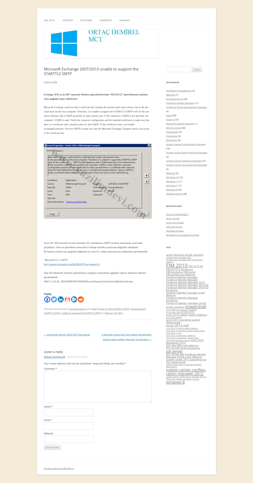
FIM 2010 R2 (195, 266)
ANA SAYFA (49, 20)
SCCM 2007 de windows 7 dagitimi (181, 310)
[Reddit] (81, 299)
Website (48, 433)
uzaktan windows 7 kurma (187, 379)
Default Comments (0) (54, 357)
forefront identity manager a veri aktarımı (185, 294)
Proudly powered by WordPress (59, 468)
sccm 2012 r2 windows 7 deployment (182, 338)
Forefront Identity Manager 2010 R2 (187, 285)
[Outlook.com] (74, 299)
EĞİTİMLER (67, 20)
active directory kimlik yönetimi (184, 255)
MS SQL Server (173, 127)
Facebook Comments (77, 357)
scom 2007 (197, 340)
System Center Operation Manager (184, 160)
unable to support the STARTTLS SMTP (81, 313)
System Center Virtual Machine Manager (186, 164)
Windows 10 (172, 177)
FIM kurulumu (174, 272)
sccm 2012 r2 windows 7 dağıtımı (180, 335)
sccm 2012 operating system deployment (183, 321)
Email (48, 420)
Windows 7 (171, 185)
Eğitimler (170, 94)
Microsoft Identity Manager (180, 123)
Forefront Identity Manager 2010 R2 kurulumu (187, 289)
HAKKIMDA (124, 20)
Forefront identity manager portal (186, 303)
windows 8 (175, 382)
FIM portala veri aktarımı (180, 274)
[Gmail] (67, 299)
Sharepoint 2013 (176, 343)
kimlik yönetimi (175, 307)
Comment (50, 368)
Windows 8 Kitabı (175, 230)
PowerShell (171, 132)
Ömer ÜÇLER (172, 218)
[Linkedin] (61, 299)
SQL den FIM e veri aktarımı (182, 345)
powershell (195, 306)
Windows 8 (171, 189)
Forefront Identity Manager (180, 103)
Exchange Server (77, 308)
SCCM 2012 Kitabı (175, 222)
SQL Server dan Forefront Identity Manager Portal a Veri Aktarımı (186, 356)
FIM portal (189, 272)
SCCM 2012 (188, 312)
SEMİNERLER (105, 20)
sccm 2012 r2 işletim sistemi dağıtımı (182, 328)
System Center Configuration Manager (185, 144)
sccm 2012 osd (177, 325)
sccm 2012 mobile (174, 317)
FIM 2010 (177, 265)
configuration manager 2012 (178, 257)
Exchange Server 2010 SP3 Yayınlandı (67, 334)
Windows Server (174, 193)
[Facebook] (47, 299)
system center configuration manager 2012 (186, 371)
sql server (174, 351)
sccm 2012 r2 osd (173, 333)
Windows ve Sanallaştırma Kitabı (182, 235)
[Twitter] (54, 299)
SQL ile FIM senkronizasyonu (183, 348)
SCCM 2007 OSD (173, 312)
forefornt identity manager (182, 277)
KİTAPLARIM (86, 20)
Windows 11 (172, 181)
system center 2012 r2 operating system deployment (184, 365)
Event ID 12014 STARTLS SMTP (114, 308)
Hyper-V (170, 119)
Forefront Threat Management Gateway (186, 107)
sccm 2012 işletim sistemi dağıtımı (186, 315)
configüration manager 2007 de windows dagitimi (184, 261)
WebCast (170, 173)
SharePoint (171, 140)
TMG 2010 (170, 379)
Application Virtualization (179, 90)
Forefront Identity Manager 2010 (185, 282)
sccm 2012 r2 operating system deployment (185, 331)
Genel (169, 115)
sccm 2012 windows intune (178, 340)
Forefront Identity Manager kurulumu (182, 299)
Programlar (172, 136)
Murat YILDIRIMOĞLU (177, 214)
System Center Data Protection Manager (186, 152)
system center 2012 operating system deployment (186, 361)
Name (48, 406)
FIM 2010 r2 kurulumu (179, 269)
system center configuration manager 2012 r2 (186, 377)
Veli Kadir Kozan (174, 226)
